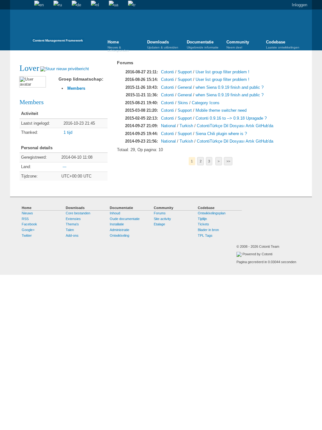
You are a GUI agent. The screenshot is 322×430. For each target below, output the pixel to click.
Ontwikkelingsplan (211, 213)
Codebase (282, 44)
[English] (39, 5)
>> (228, 161)
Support (185, 72)
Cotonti (167, 72)
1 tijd (68, 132)
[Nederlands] (95, 5)
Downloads (162, 44)
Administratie (119, 230)
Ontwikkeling (119, 235)
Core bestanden (78, 213)
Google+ (28, 230)
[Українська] (113, 5)
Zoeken (24, 5)
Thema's (72, 224)
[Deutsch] (76, 5)
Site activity (162, 219)
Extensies (73, 219)
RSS (25, 219)
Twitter (27, 235)
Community (237, 44)
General (185, 87)
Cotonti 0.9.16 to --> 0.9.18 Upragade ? (231, 118)
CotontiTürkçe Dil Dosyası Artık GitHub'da (235, 125)
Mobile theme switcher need (221, 110)
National (168, 125)
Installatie (117, 224)
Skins (183, 102)
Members (76, 88)
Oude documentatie (125, 219)
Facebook (29, 224)
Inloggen (299, 5)
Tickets (203, 224)
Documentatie (203, 44)
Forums (160, 213)
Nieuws (27, 213)
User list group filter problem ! (222, 72)
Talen (70, 230)
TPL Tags (205, 235)
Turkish (186, 125)
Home (14, 5)
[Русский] (58, 5)
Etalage (159, 224)
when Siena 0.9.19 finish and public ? (230, 87)
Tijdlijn (202, 219)
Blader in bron (208, 230)
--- (64, 166)
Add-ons (72, 235)
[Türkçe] (131, 5)
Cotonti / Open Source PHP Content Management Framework (58, 28)
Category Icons (205, 102)
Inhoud (115, 213)
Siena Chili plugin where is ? (221, 133)
